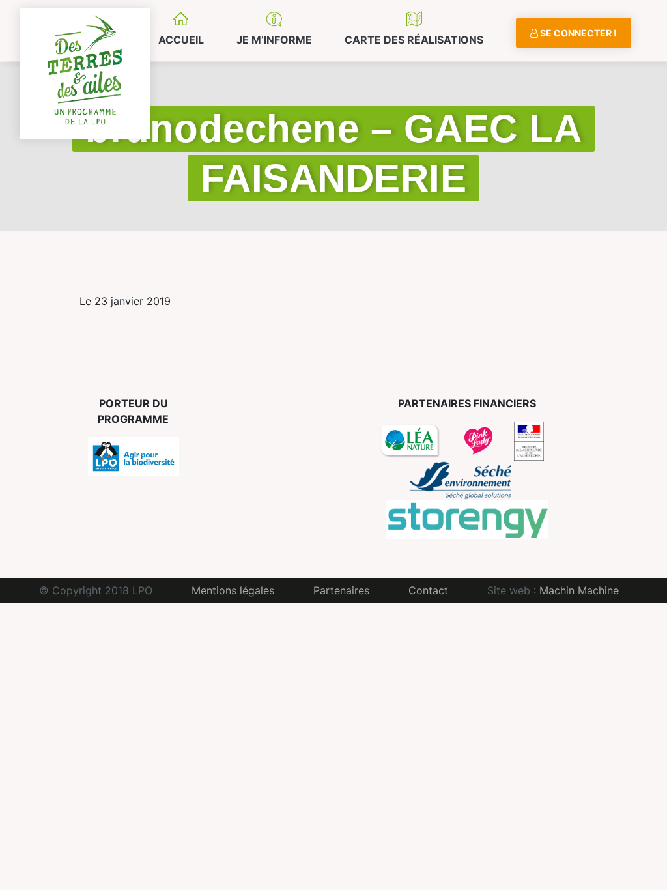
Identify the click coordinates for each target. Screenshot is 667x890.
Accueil (181, 39)
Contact (428, 590)
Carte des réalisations (414, 39)
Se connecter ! (577, 32)
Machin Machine (579, 590)
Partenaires (341, 590)
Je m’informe (274, 39)
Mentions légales (233, 590)
